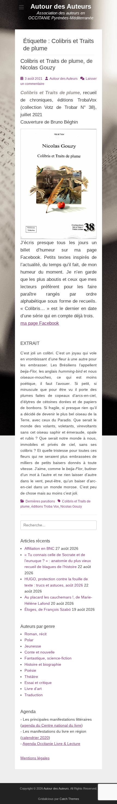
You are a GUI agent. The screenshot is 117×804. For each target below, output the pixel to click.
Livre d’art (33, 688)
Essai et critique (38, 682)
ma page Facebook (39, 323)
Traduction (33, 695)
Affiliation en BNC (39, 548)
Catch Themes (69, 798)
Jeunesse (32, 646)
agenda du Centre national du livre (51, 725)
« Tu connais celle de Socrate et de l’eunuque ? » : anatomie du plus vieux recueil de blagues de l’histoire (57, 561)
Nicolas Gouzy (71, 506)
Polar (28, 640)
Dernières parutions (40, 501)
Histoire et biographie (42, 664)
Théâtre (31, 676)
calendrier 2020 (35, 737)
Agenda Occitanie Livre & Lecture (51, 743)
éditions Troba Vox (45, 506)
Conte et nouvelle (39, 652)
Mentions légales (35, 758)
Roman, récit (35, 634)
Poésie (30, 670)
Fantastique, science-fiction (48, 658)
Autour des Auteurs (60, 6)
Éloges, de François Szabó (47, 609)
